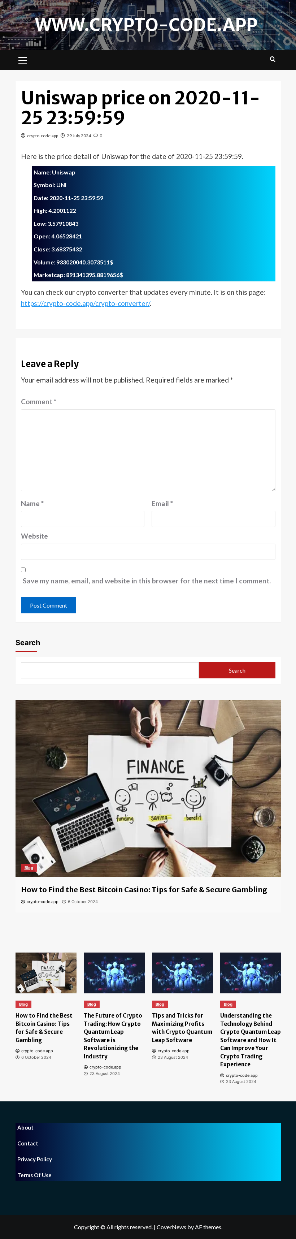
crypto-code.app (42, 135)
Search (28, 642)
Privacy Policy (34, 1159)
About (25, 1127)
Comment (38, 401)
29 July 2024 (79, 135)
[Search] (272, 59)
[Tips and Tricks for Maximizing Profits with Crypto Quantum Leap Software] (182, 973)
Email (162, 503)
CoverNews (171, 1226)
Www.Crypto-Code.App (146, 25)
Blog (29, 867)
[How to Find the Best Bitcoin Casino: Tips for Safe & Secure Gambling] (148, 788)
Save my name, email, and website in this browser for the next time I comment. (147, 581)
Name (32, 503)
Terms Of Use (34, 1175)
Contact (27, 1143)
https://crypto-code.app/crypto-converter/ (85, 303)
